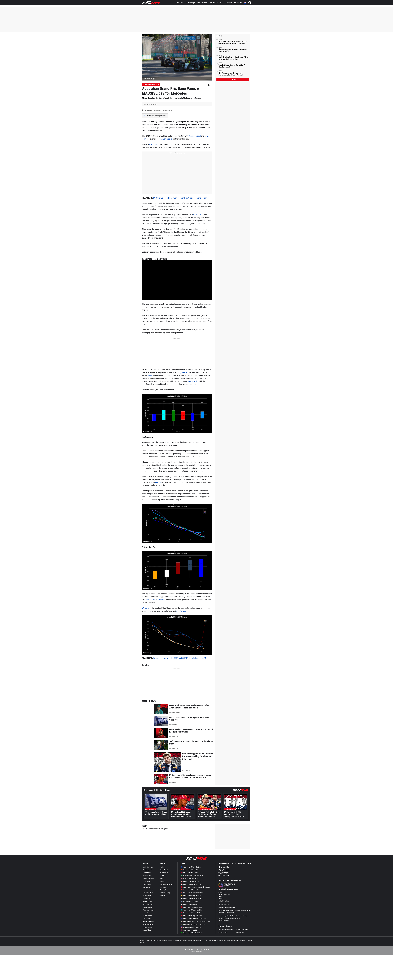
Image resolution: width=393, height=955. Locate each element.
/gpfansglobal (224, 867)
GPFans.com (223, 932)
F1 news (233, 80)
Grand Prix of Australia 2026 (192, 867)
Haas (150, 375)
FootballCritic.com (242, 929)
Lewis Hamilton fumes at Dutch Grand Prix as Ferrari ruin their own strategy (233, 58)
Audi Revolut (164, 873)
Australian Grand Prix (151, 84)
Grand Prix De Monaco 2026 (192, 884)
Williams (145, 608)
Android (198, 940)
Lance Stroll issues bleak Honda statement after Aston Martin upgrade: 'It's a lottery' (233, 42)
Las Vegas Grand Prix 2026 (192, 927)
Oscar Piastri (147, 875)
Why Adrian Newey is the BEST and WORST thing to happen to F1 (179, 658)
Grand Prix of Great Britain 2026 (193, 893)
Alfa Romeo (181, 611)
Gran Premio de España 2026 (192, 907)
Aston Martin (164, 870)
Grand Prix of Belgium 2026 (192, 895)
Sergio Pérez (147, 930)
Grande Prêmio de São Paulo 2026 (194, 924)
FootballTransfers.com (226, 929)
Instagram (191, 940)
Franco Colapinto (148, 878)
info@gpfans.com (224, 904)
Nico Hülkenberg (148, 924)
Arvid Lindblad (147, 916)
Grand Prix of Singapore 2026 (192, 916)
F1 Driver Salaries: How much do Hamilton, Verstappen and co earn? (180, 198)
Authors (142, 940)
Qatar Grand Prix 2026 (190, 930)
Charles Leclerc (147, 870)
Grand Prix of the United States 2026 (194, 918)
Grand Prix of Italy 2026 (190, 904)
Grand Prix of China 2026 (191, 870)
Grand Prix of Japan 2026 (191, 873)
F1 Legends (228, 3)
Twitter (184, 940)
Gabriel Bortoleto (148, 921)
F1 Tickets (238, 3)
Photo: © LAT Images (149, 78)
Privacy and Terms (152, 940)
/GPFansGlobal (225, 875)
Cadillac (162, 875)
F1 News (180, 3)
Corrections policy (224, 940)
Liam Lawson (147, 887)
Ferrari (158, 482)
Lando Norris (149, 600)
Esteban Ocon (147, 907)
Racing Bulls (164, 890)
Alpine (162, 867)
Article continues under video (177, 153)
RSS (160, 940)
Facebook (178, 940)
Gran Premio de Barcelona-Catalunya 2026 (196, 887)
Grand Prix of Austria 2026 (191, 890)
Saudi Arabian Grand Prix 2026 (193, 875)
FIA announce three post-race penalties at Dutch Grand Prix (233, 50)
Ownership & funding (238, 940)
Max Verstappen (165, 139)
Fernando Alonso (148, 910)
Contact (164, 940)
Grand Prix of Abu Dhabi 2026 (192, 933)
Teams (219, 3)
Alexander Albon (148, 893)
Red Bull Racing (165, 893)
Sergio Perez (182, 372)
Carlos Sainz (198, 215)
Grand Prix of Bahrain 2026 (192, 913)
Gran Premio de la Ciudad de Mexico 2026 (196, 921)
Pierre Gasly (193, 381)
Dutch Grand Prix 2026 (190, 901)
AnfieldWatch (240, 932)
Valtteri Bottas (147, 927)
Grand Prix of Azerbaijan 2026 (192, 910)
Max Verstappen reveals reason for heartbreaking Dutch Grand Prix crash (231, 74)
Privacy (142, 942)
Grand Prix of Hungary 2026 (192, 898)
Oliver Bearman (147, 904)
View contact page (224, 920)
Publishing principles (211, 940)
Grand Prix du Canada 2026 (192, 881)
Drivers (212, 3)
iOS (203, 940)
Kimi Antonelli (147, 898)
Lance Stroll (146, 913)
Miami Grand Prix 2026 (190, 878)
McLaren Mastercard (166, 884)
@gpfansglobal (225, 870)
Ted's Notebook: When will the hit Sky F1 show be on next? (232, 66)
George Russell (194, 136)
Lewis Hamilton (148, 867)
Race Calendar (202, 3)
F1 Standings (190, 3)
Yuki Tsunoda (147, 918)
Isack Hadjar (147, 884)
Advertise (171, 940)
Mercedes (153, 144)
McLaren (161, 600)
